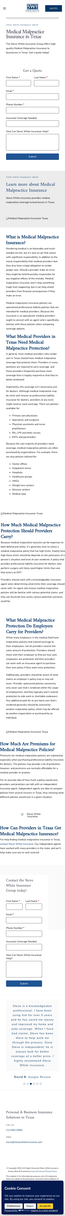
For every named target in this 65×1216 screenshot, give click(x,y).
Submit (32, 156)
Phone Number (15, 104)
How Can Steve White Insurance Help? (27, 131)
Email (10, 91)
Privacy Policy (51, 1171)
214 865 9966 (14, 1130)
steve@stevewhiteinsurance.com (24, 1142)
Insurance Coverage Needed (21, 118)
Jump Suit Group (37, 1171)
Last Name (40, 77)
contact (4, 844)
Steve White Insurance (20, 844)
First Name (13, 77)
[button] (24, 1084)
